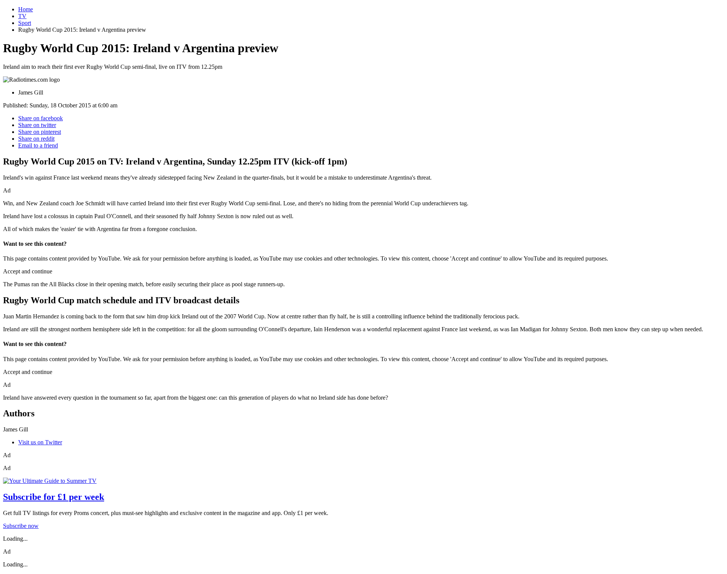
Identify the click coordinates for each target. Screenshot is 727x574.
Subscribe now (21, 526)
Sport (24, 23)
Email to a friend (38, 145)
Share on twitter (37, 125)
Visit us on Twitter (40, 442)
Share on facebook (40, 118)
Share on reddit (36, 138)
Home (25, 9)
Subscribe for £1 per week (53, 497)
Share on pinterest (39, 132)
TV (22, 16)
